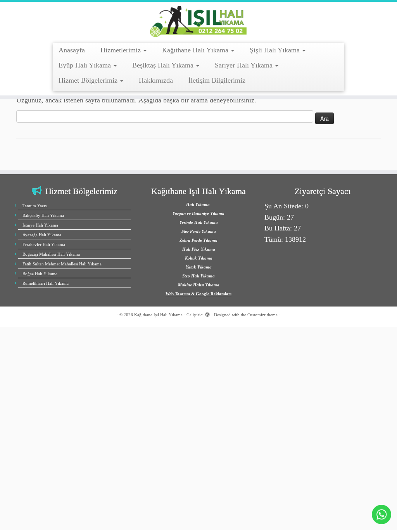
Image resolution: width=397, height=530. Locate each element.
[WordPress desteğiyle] (207, 313)
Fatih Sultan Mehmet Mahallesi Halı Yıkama (62, 264)
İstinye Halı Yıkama (40, 225)
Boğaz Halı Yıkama (39, 273)
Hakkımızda (156, 80)
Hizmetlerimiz (121, 50)
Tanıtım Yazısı (35, 205)
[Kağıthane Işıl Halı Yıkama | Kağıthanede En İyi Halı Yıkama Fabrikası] (198, 21)
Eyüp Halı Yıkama (86, 65)
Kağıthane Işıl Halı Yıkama (158, 314)
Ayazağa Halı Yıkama (41, 234)
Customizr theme (262, 314)
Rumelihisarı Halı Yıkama (45, 283)
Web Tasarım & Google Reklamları (198, 293)
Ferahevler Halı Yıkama (43, 244)
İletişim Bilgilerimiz (216, 80)
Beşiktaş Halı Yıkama (163, 65)
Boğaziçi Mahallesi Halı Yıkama (51, 254)
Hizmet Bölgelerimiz (89, 80)
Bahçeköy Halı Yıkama (43, 215)
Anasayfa (72, 50)
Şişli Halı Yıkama (276, 50)
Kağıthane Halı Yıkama (196, 50)
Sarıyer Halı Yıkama (244, 65)
